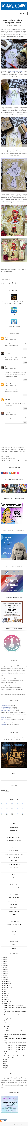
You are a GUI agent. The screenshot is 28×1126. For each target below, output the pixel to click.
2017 (3, 975)
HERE (11, 691)
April (5, 997)
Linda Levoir (14, 907)
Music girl (6, 1021)
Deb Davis (14, 860)
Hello (5, 1053)
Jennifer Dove (4, 721)
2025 (3, 959)
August (5, 989)
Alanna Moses (14, 827)
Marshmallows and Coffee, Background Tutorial (15, 1055)
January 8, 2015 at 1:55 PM (10, 400)
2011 (3, 1065)
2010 (3, 1067)
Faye (14, 877)
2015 (3, 979)
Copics (14, 847)
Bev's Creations (14, 834)
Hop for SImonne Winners (10, 1057)
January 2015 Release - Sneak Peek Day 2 (14, 1047)
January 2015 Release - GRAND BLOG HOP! (15, 1045)
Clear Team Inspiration (14, 837)
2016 (3, 977)
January (6, 1003)
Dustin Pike (3, 717)
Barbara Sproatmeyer (6, 707)
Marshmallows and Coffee (15, 71)
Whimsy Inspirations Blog (10, 1124)
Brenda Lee (8, 366)
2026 (3, 957)
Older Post (22, 460)
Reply (25, 349)
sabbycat (7, 399)
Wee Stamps (4, 724)
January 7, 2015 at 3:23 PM (10, 354)
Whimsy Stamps (5, 673)
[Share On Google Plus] (15, 283)
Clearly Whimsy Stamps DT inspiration (13, 1005)
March (5, 999)
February (6, 1001)
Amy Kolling (8, 412)
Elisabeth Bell (14, 871)
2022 (3, 965)
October (6, 985)
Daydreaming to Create (11, 337)
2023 (3, 963)
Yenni (14, 944)
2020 (3, 969)
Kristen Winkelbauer (14, 901)
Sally (5, 1022)
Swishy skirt (6, 1016)
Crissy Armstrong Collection (14, 854)
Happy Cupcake (8, 1018)
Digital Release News (14, 864)
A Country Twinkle (9, 383)
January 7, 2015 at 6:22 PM (10, 368)
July (5, 991)
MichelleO (14, 914)
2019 (3, 971)
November (6, 983)
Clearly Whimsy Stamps (14, 840)
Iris (14, 891)
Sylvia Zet (14, 928)
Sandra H (7, 353)
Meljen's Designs (14, 911)
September (6, 987)
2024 (3, 961)
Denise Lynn (4, 714)
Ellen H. (14, 874)
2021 (3, 967)
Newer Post (6, 460)
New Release (14, 917)
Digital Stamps (14, 867)
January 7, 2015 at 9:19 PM (10, 385)
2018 (3, 973)
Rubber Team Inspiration (14, 924)
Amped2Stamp (14, 830)
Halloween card (14, 887)
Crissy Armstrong (5, 705)
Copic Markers (14, 844)
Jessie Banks (14, 894)
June (5, 993)
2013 (3, 1061)
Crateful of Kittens (8, 1028)
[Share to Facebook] (7, 283)
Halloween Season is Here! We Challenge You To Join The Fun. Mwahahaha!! (14, 739)
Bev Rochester (4, 709)
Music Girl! (6, 1026)
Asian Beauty (7, 1024)
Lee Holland (13, 904)
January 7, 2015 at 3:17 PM (10, 339)
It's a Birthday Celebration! (10, 1051)
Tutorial (14, 931)
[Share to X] (9, 283)
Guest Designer (14, 884)
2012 (3, 1063)
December (6, 981)
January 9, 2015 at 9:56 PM (10, 414)
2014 (3, 1059)
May (5, 995)
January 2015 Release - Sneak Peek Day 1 (14, 1049)
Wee (14, 934)
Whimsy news (14, 941)
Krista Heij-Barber (5, 722)
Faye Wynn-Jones (5, 719)
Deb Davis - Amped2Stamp (7, 710)
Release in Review (14, 921)
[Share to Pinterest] (12, 283)
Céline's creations (14, 857)
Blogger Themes (23, 1124)
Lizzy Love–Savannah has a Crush (12, 1014)
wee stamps (14, 948)
